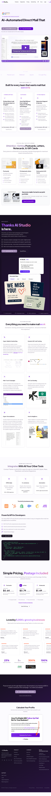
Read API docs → (9, 133)
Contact (28, 758)
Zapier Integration (5, 783)
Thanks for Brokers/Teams (42, 758)
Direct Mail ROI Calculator (31, 762)
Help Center (3, 779)
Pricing (28, 1)
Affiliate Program (29, 760)
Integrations (22, 1)
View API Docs (23, 254)
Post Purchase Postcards (44, 760)
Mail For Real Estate (43, 762)
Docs (41, 1)
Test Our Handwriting (30, 764)
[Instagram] (11, 764)
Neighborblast (42, 771)
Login (45, 1)
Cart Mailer (41, 769)
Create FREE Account (10, 32)
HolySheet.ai (41, 766)
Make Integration (4, 785)
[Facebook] (2, 764)
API (38, 1)
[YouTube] (6, 764)
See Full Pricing (24, 610)
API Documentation (18, 766)
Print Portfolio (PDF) (18, 764)
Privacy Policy (32, 791)
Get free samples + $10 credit (8, 130)
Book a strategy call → (42, 133)
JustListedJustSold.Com (44, 773)
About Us (28, 756)
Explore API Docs (8, 539)
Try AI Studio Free (9, 254)
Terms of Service (39, 791)
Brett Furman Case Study (44, 764)
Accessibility (47, 791)
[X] (9, 764)
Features (16, 1)
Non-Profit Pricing (17, 762)
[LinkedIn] (4, 764)
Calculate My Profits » (25, 738)
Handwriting (33, 1)
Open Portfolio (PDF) (28, 205)
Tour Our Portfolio (26, 32)
